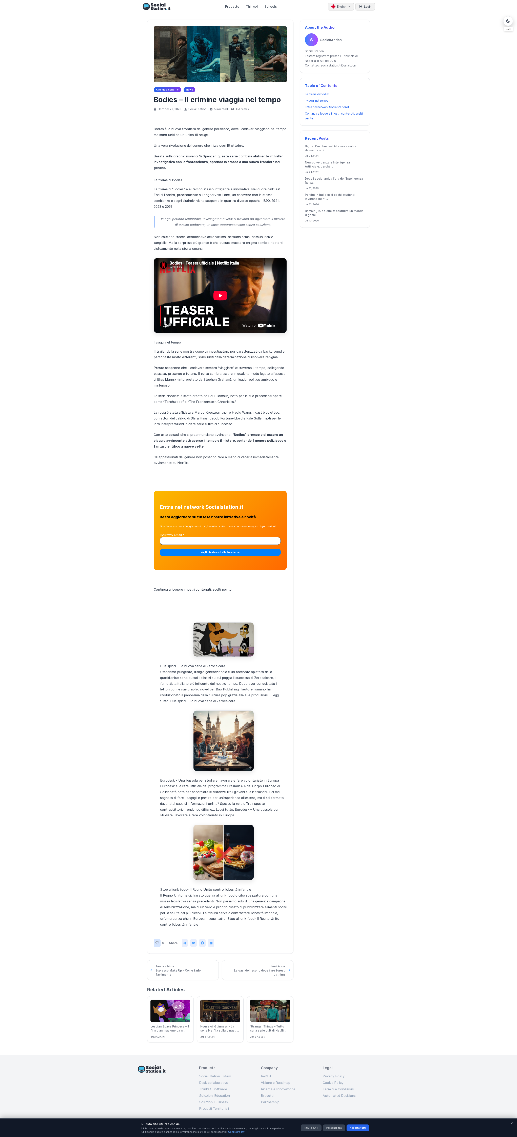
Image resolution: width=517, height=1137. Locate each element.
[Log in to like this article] (157, 943)
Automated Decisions (339, 1096)
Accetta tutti (358, 1127)
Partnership (270, 1102)
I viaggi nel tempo (317, 100)
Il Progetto (231, 6)
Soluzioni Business (213, 1102)
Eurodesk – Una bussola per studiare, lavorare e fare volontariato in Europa (219, 780)
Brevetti (267, 1096)
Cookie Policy (333, 1083)
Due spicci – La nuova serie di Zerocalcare (192, 666)
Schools (271, 6)
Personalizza (334, 1127)
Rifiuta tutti (311, 1127)
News (189, 89)
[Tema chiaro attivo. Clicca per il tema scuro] (508, 21)
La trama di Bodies (317, 94)
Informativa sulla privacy (219, 526)
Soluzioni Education (214, 1096)
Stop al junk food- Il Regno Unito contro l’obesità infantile (205, 889)
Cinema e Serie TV (167, 89)
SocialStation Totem (215, 1076)
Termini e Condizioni (338, 1089)
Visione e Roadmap (275, 1083)
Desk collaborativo (213, 1083)
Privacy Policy (334, 1076)
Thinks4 (252, 6)
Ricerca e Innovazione (278, 1089)
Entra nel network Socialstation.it (327, 107)
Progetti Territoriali (214, 1108)
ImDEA (266, 1076)
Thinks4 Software (213, 1089)
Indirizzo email (172, 535)
